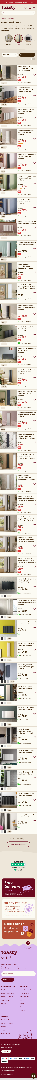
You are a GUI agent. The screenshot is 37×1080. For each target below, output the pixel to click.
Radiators (11, 18)
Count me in (7, 979)
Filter (21, 55)
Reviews (3, 1027)
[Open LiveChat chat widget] (33, 1076)
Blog (21, 1000)
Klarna (22, 1007)
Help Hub (4, 990)
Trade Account (24, 993)
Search (33, 12)
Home (4, 18)
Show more (5, 30)
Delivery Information (7, 993)
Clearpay (23, 1010)
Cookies (4, 1070)
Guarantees (5, 1000)
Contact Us (4, 1003)
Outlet (3, 1030)
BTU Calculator (24, 997)
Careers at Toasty (7, 1023)
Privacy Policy (28, 1067)
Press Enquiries (5, 1033)
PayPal (22, 1003)
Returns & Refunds (7, 997)
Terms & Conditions (17, 1067)
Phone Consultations (26, 990)
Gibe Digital (10, 1074)
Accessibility (12, 1070)
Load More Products (18, 844)
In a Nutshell (5, 1020)
